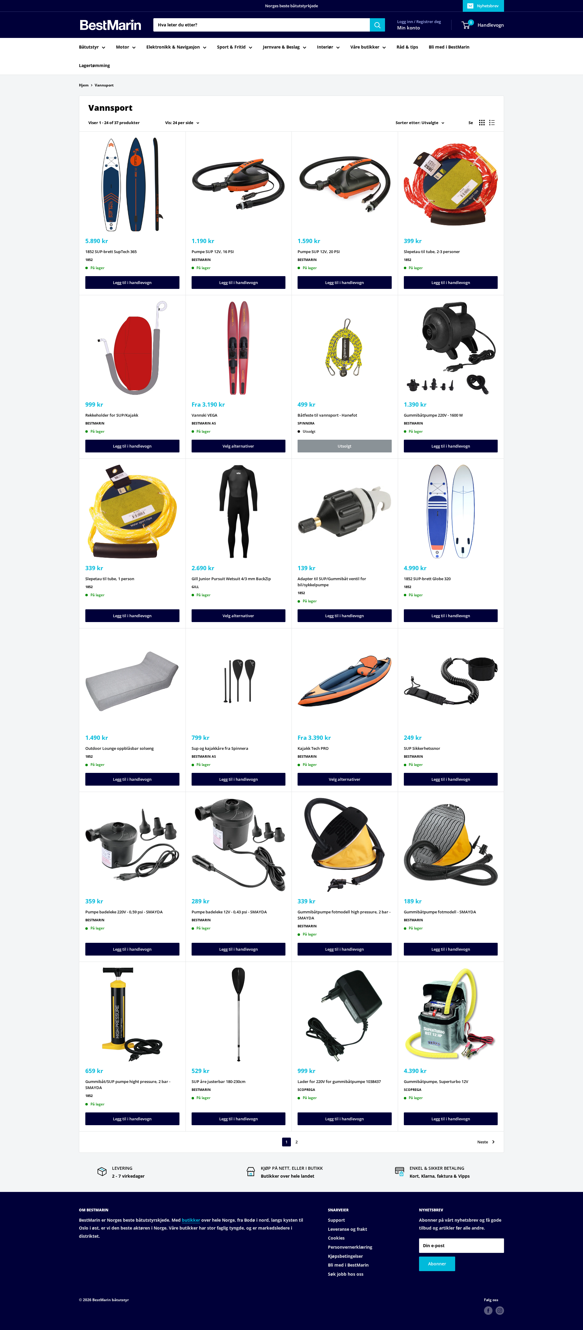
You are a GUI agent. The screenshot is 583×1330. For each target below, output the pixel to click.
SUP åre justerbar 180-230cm (218, 1081)
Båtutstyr (89, 47)
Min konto (408, 28)
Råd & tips (407, 47)
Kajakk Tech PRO (313, 748)
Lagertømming (94, 65)
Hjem (84, 85)
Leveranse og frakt (347, 1229)
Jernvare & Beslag (281, 47)
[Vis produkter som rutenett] (482, 122)
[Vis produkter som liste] (492, 122)
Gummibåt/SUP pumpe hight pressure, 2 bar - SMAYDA (127, 1084)
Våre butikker (364, 47)
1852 (89, 259)
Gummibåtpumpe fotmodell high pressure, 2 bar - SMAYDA (344, 915)
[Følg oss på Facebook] (488, 1310)
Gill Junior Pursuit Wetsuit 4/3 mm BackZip (231, 578)
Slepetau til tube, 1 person (109, 578)
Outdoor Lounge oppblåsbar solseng (119, 748)
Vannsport (104, 85)
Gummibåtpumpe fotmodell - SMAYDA (440, 912)
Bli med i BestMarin (449, 47)
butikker (191, 1220)
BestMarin (201, 259)
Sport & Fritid (231, 47)
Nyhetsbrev (488, 5)
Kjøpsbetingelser (345, 1256)
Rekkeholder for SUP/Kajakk (111, 415)
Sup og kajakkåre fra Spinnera (220, 748)
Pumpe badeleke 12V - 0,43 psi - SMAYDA (229, 912)
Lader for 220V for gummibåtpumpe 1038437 (339, 1081)
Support (336, 1220)
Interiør (325, 47)
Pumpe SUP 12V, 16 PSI (213, 251)
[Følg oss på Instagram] (500, 1310)
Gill (195, 586)
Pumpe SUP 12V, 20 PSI (319, 251)
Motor (122, 47)
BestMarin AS (204, 423)
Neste (482, 1142)
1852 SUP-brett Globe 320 (427, 578)
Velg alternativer (238, 446)
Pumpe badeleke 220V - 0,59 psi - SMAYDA (124, 912)
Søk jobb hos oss (345, 1274)
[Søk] (377, 25)
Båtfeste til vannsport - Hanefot (327, 415)
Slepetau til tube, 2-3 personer (432, 251)
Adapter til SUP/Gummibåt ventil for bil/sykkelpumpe (332, 581)
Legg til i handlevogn (132, 282)
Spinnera (306, 423)
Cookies (336, 1238)
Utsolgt (344, 446)
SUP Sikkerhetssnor (422, 748)
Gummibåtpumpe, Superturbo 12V (436, 1081)
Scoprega (306, 1089)
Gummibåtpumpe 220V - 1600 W (433, 415)
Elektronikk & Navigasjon (173, 47)
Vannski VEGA (204, 415)
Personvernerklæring (350, 1247)
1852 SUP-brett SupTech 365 (111, 251)
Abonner (437, 1264)
